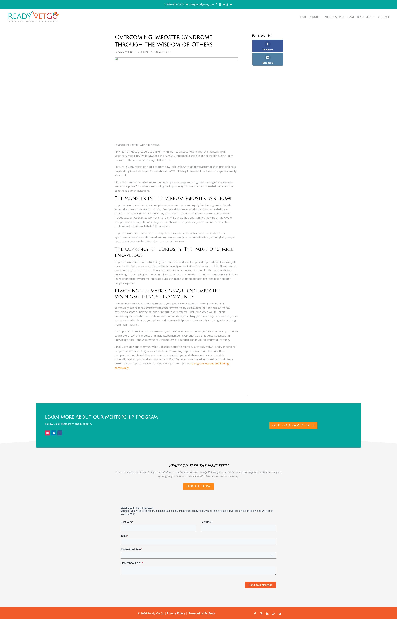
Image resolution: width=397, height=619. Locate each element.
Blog (153, 52)
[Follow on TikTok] (273, 613)
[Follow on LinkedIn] (53, 432)
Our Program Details (293, 425)
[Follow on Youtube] (279, 613)
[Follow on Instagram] (47, 432)
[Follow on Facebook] (59, 432)
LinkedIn (85, 424)
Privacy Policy (176, 613)
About (314, 17)
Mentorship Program (339, 17)
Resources (364, 17)
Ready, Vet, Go (125, 52)
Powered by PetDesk (201, 613)
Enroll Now (198, 486)
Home (302, 17)
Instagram (67, 424)
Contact (383, 17)
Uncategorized (163, 52)
